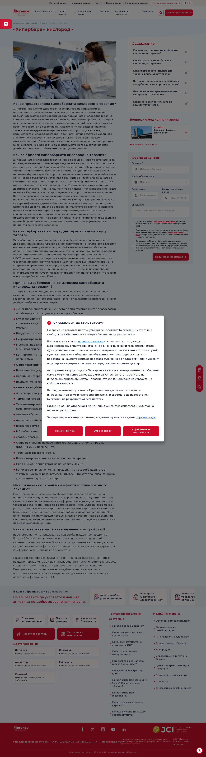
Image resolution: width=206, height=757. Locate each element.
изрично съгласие (90, 341)
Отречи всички (103, 430)
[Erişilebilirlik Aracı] (199, 750)
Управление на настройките (141, 431)
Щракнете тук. (146, 417)
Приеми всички (65, 430)
